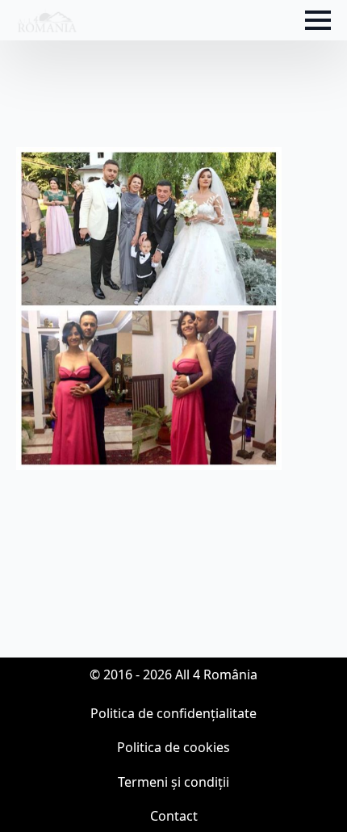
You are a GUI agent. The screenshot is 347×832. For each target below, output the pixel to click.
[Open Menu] (318, 20)
